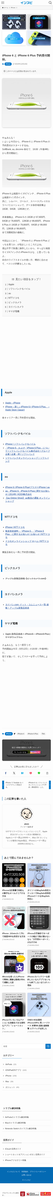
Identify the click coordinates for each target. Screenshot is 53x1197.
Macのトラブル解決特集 (15, 1123)
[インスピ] (26, 2)
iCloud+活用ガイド (13, 1149)
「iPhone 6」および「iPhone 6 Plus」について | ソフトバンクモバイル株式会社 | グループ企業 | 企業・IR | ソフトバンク (27, 451)
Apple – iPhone (12, 403)
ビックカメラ (14, 302)
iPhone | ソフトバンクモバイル (20, 444)
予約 (43, 734)
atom (26, 824)
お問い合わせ (26, 1175)
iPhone (8, 64)
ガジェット (12, 1087)
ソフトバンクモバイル (19, 289)
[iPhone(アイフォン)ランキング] (32, 1194)
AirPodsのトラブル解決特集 (17, 1117)
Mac (9, 1081)
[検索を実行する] (48, 1046)
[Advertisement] (26, 352)
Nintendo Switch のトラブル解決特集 (21, 1128)
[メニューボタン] (2, 2)
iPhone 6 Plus (33, 734)
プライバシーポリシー (38, 1171)
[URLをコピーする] (47, 773)
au (9, 293)
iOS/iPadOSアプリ (15, 1070)
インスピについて (13, 1171)
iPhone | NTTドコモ (15, 527)
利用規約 (25, 1171)
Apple (11, 284)
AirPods (10, 1064)
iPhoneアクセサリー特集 (15, 1160)
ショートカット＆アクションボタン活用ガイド (25, 1154)
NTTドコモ (13, 298)
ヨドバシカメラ (16, 307)
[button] (5, 773)
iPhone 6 (21, 734)
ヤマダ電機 (13, 311)
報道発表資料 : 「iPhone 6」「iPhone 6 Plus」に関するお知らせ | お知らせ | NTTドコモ (27, 534)
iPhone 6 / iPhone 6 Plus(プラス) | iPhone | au (27, 487)
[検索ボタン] (50, 2)
